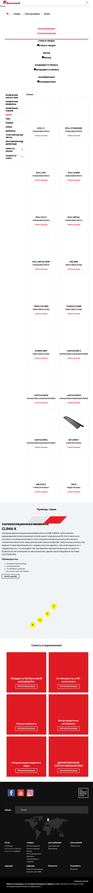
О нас (7, 842)
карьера (9, 865)
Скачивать (75, 865)
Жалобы (74, 869)
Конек (47, 14)
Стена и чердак (33, 849)
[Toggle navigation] (87, 2)
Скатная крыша (32, 14)
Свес (8, 119)
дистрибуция (54, 846)
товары (16, 14)
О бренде (9, 846)
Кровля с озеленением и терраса (33, 859)
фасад (29, 851)
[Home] (7, 13)
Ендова (9, 123)
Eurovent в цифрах (12, 851)
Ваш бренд (53, 849)
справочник (75, 846)
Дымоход (10, 131)
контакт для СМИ (34, 872)
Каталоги (52, 865)
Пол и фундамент (34, 854)
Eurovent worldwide (13, 849)
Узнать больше (41, 135)
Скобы (9, 127)
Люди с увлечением (35, 869)
